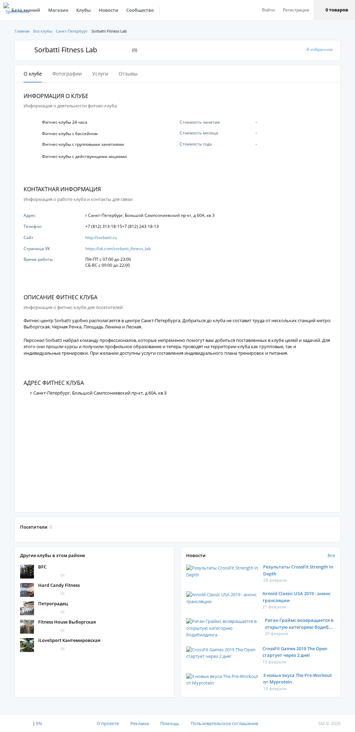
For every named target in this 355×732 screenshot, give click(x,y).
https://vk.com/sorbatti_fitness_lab (118, 249)
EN (39, 723)
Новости (108, 10)
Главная (22, 31)
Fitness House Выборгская (67, 622)
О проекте (108, 723)
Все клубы (42, 31)
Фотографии (67, 73)
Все (331, 555)
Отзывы (128, 73)
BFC (42, 567)
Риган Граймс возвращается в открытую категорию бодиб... (299, 623)
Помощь (169, 723)
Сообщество (140, 10)
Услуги (100, 73)
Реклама (139, 723)
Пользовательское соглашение (224, 723)
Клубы (83, 10)
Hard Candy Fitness (59, 585)
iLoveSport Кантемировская (69, 640)
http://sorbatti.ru (101, 237)
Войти (268, 10)
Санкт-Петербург (72, 31)
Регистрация (296, 10)
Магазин (58, 10)
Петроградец (53, 603)
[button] (334, 10)
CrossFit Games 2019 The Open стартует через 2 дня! (294, 652)
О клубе (33, 73)
